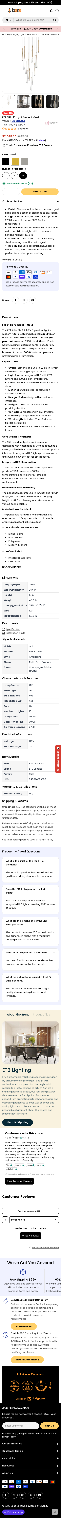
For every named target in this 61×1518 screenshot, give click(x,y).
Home (5, 34)
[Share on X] (24, 300)
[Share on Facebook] (15, 300)
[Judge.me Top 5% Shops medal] (30, 1386)
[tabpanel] (30, 1073)
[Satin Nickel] (24, 161)
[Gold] (15, 161)
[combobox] (30, 20)
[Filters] (5, 1219)
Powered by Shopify (37, 1506)
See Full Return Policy (41, 839)
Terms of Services (43, 1433)
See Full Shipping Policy (15, 839)
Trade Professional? (29, 145)
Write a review (30, 1235)
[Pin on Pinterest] (32, 300)
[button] (4, 28)
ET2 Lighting (18, 121)
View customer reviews (19, 1181)
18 (23, 175)
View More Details (12, 259)
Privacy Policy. (9, 1436)
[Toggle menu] (4, 11)
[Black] (5, 161)
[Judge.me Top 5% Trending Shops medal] (44, 1386)
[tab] (18, 1015)
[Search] (54, 20)
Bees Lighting (18, 1506)
